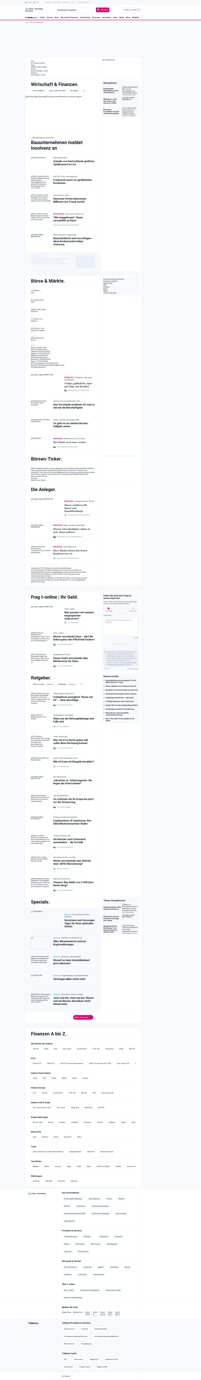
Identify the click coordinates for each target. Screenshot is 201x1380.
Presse (109, 1199)
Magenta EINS (102, 1367)
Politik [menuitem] (42, 17)
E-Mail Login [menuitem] (130, 10)
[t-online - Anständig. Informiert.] (41, 1193)
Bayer (33, 361)
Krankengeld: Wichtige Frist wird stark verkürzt (110, 91)
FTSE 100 (96, 1049)
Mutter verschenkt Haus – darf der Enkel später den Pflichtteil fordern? (74, 638)
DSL (65, 1359)
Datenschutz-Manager (100, 1214)
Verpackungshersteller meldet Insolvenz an (112, 908)
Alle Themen (95, 1244)
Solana (134, 1122)
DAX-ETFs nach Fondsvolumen (71, 1063)
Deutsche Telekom (110, 281)
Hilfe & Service (69, 1344)
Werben (121, 1199)
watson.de (87, 1267)
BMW (33, 355)
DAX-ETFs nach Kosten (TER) (100, 1063)
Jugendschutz (69, 1221)
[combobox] (75, 10)
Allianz (105, 291)
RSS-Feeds (80, 1244)
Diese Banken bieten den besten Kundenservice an (70, 552)
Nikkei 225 (88, 1107)
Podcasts (118, 1237)
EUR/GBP (48, 1181)
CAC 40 (35, 1049)
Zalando (34, 351)
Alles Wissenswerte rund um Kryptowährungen (69, 943)
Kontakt (67, 1206)
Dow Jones (67, 1049)
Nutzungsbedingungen (116, 664)
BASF (79, 1166)
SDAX (74, 1078)
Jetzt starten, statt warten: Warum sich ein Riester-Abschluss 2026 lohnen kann (73, 1000)
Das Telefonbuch (70, 1267)
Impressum (81, 1206)
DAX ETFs (51, 1063)
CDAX (46, 1049)
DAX (55, 1049)
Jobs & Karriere (94, 1199)
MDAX (64, 1078)
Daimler (118, 1166)
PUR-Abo (87, 1237)
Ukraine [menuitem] (50, 17)
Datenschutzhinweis (132, 668)
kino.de (127, 1267)
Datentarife (68, 1367)
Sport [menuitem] (57, 17)
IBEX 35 (132, 1049)
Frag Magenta (86, 1344)
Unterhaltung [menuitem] (85, 17)
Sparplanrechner (75, 1152)
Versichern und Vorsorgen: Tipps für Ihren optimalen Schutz (79, 923)
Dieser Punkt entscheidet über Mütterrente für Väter (70, 660)
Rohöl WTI (67, 1137)
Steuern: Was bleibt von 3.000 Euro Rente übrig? (73, 884)
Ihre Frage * (107, 615)
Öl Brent (45, 1137)
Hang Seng (109, 1049)
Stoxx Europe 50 (107, 1093)
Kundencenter (69, 1329)
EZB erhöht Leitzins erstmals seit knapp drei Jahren (111, 918)
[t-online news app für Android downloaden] (78, 1313)
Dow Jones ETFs (123, 1063)
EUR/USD (74, 1181)
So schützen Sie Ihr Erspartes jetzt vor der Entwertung (73, 801)
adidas (33, 353)
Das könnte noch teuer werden (69, 442)
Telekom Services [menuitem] (82, 2)
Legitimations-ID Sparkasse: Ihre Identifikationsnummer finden (72, 822)
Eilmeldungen (112, 1244)
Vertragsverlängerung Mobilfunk (106, 1336)
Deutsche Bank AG (134, 1166)
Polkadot (112, 1122)
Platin (56, 1137)
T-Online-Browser (70, 1237)
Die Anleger (74, 91)
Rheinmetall (107, 283)
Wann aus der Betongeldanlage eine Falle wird (73, 720)
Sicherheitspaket (100, 1329)
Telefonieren (78, 1359)
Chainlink (74, 1122)
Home (26, 22)
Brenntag (34, 359)
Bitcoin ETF (37, 1063)
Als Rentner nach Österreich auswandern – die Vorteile (69, 841)
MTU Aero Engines (38, 363)
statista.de (82, 1274)
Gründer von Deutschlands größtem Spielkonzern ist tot (73, 163)
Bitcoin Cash (37, 1122)
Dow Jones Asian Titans (42, 1107)
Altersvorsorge (38, 684)
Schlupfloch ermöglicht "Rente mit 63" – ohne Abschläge (73, 699)
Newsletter (104, 1237)
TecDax (85, 1078)
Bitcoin (50, 1122)
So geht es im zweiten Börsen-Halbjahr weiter (70, 425)
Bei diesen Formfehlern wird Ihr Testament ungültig (111, 112)
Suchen (104, 10)
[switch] (84, 91)
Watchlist (91, 1152)
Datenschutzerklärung (129, 662)
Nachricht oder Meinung (73, 1298)
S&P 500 (101, 1107)
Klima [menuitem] (128, 17)
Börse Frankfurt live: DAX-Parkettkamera (48, 1152)
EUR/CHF (36, 1181)
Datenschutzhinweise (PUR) (74, 1214)
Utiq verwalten (121, 1214)
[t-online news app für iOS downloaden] (66, 1313)
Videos (66, 1244)
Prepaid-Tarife (84, 1367)
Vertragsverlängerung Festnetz (76, 1336)
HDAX (121, 1049)
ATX (34, 1093)
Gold (34, 1137)
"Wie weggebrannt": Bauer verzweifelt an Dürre (68, 219)
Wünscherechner (106, 1152)
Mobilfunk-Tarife (112, 1359)
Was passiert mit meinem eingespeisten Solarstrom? (79, 615)
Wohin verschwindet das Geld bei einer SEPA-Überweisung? (72, 862)
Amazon (58, 1166)
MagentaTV (94, 1359)
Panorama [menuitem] (96, 17)
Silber (79, 1137)
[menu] (83, 10)
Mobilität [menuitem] (135, 17)
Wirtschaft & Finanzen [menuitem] (69, 17)
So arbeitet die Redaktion (89, 1290)
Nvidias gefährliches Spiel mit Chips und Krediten (78, 384)
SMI (94, 1093)
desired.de (114, 1267)
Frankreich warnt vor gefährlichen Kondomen (72, 181)
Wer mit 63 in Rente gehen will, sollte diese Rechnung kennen (70, 742)
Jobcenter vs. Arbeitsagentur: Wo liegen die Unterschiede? (72, 782)
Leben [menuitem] (115, 17)
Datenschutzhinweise (100, 1206)
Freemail (84, 1329)
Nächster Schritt (121, 644)
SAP (105, 285)
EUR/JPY (61, 1181)
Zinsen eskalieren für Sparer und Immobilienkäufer (75, 508)
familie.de (67, 1274)
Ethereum (87, 1122)
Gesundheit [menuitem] (106, 17)
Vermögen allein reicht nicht (69, 979)
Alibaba (35, 1166)
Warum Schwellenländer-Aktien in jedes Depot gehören (71, 530)
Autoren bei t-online (113, 1290)
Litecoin (100, 1122)
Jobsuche (67, 1251)
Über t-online (69, 1290)
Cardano (62, 1122)
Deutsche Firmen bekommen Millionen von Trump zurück (69, 200)
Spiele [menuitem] (121, 17)
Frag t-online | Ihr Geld (57, 91)
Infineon (106, 287)
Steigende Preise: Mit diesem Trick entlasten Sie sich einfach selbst (110, 929)
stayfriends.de (98, 1274)
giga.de (101, 1267)
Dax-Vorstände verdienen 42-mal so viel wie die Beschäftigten (74, 406)
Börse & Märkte (38, 91)
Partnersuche (83, 1251)
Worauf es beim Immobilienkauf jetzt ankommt (71, 962)
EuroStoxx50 (82, 1049)
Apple (69, 1166)
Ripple (123, 1122)
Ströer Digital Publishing (73, 1199)
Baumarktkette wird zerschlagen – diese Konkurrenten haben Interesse (73, 241)
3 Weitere (36, 290)
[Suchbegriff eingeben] (75, 10)
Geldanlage (62, 684)
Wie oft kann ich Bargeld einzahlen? (73, 761)
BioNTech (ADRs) (103, 1166)
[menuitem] (28, 2)
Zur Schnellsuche (108, 60)
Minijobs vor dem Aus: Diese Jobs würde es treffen (110, 101)
